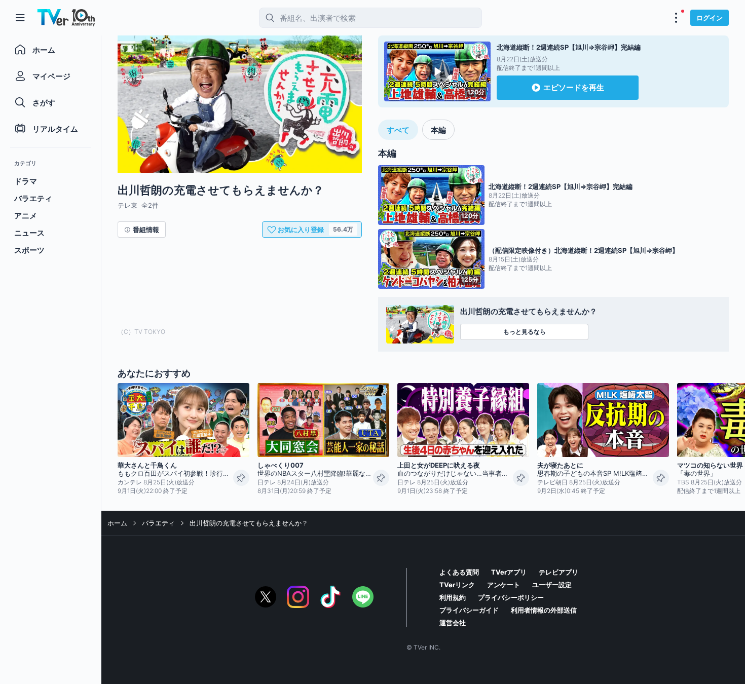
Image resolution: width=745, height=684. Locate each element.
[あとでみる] (241, 478)
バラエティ (158, 523)
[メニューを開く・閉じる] (676, 18)
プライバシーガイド (469, 610)
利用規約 (452, 597)
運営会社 (452, 623)
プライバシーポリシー (511, 597)
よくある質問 (459, 572)
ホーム (117, 523)
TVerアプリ (509, 572)
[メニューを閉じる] (20, 18)
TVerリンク (457, 585)
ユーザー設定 (552, 585)
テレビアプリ (558, 572)
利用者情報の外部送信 (544, 610)
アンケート (503, 585)
